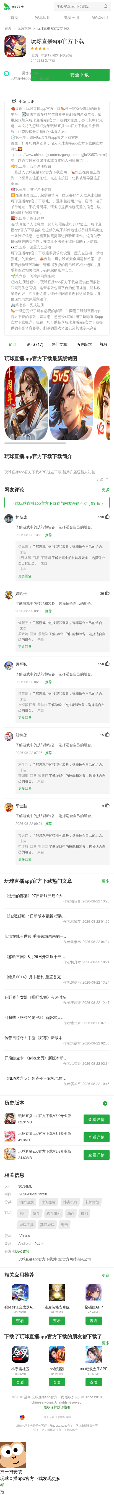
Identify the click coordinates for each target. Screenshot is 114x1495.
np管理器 (57, 1368)
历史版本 (84, 344)
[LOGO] (14, 6)
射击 (64, 1224)
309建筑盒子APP (94, 1368)
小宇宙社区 (20, 1368)
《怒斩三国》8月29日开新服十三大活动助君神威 (36, 956)
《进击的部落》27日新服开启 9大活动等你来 (36, 895)
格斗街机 (53, 1213)
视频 (104, 344)
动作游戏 (26, 1202)
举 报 (2, 1488)
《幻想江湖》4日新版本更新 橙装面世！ (36, 916)
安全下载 (79, 74)
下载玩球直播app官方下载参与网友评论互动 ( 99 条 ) (57, 503)
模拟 (84, 1213)
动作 (70, 1213)
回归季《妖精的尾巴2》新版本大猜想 (36, 1017)
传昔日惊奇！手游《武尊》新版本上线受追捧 (36, 1037)
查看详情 (96, 1119)
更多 (106, 490)
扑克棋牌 (70, 1202)
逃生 (23, 1213)
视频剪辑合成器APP (20, 1307)
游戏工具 (26, 1224)
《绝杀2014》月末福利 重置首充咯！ (36, 976)
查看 (20, 1320)
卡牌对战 (92, 1202)
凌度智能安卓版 (57, 1307)
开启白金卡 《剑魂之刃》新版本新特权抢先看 (36, 1058)
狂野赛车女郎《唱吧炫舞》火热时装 (35, 997)
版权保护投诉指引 (57, 1406)
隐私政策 (22, 1251)
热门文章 (59, 344)
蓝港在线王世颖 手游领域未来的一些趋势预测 (36, 936)
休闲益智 (48, 1202)
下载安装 (65, 55)
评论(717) (34, 344)
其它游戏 (47, 1224)
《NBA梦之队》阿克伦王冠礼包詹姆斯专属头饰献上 (36, 1078)
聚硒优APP (94, 1307)
